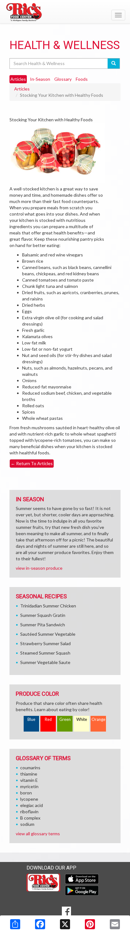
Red (48, 719)
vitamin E (29, 780)
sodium (27, 824)
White (81, 719)
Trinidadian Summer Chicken (48, 605)
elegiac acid (31, 805)
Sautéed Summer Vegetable (47, 634)
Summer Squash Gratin (42, 615)
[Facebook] (40, 924)
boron (26, 792)
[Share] (15, 924)
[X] (65, 924)
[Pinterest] (90, 924)
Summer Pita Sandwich (42, 624)
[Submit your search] (114, 63)
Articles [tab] (18, 79)
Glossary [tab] (63, 79)
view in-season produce (39, 568)
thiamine (28, 774)
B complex (30, 817)
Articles (22, 88)
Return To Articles (32, 463)
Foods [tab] (82, 79)
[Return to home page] (65, 12)
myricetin (29, 786)
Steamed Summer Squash (45, 653)
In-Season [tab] (40, 79)
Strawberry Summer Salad (45, 643)
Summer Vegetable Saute (45, 662)
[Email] (115, 924)
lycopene (29, 799)
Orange (98, 719)
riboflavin (29, 811)
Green (65, 719)
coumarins (30, 767)
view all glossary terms (38, 833)
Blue (31, 719)
